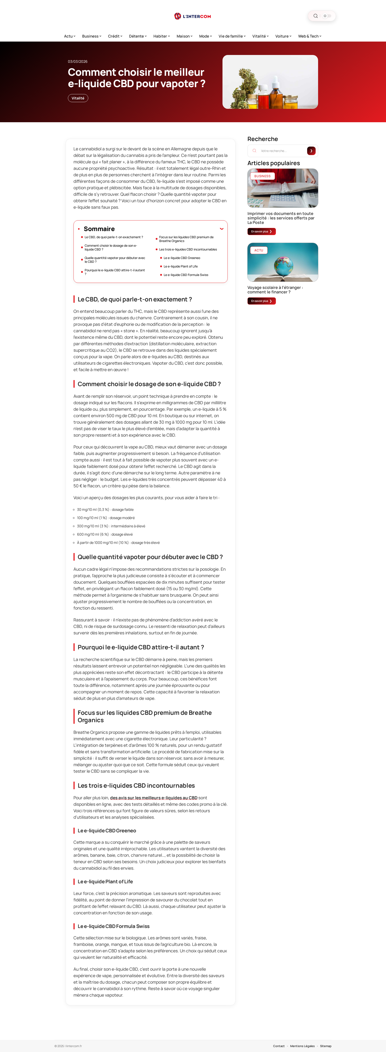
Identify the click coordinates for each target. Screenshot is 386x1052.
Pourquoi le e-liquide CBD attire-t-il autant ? (115, 272)
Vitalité (78, 98)
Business (262, 176)
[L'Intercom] (193, 16)
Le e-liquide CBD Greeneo (182, 258)
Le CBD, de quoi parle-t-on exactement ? (114, 237)
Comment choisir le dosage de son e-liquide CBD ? (111, 247)
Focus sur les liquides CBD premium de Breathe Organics (186, 239)
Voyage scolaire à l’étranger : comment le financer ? (275, 290)
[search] (316, 16)
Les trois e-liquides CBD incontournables (188, 249)
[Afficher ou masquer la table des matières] (169, 228)
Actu (258, 250)
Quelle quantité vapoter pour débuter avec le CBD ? (115, 260)
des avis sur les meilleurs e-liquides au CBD (153, 798)
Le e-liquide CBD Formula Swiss (186, 275)
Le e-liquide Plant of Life (181, 266)
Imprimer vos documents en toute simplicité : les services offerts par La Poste (281, 218)
